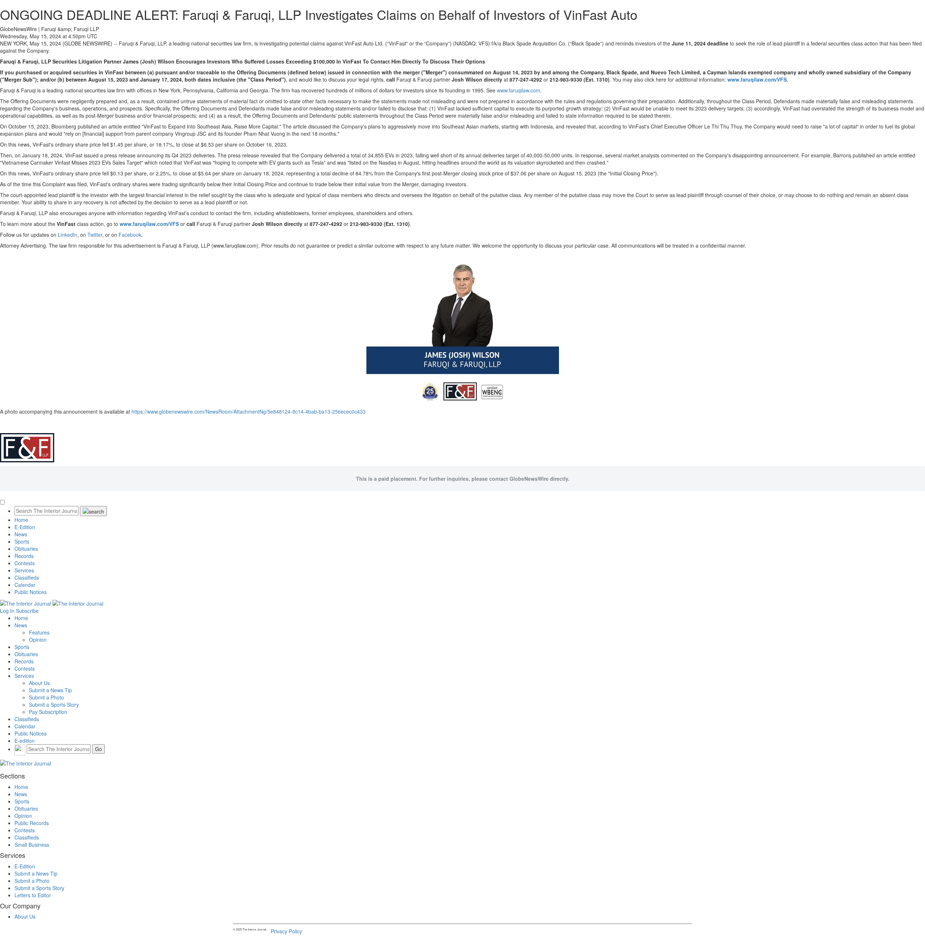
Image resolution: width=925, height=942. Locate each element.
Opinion (38, 639)
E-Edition (24, 527)
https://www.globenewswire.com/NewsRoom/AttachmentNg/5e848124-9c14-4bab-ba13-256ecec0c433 (249, 411)
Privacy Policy (286, 931)
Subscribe (27, 610)
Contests (24, 563)
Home (21, 519)
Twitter (94, 234)
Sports (21, 541)
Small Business (31, 844)
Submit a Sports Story (54, 704)
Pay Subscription (48, 711)
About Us (39, 682)
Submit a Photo (46, 697)
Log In (7, 610)
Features (39, 632)
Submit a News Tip (50, 690)
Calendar (24, 584)
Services (24, 570)
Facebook (130, 234)
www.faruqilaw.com (518, 90)
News (20, 534)
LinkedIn (67, 234)
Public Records (31, 823)
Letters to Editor (32, 895)
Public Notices (30, 592)
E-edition (24, 740)
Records (24, 555)
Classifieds (26, 577)
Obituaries (26, 548)
